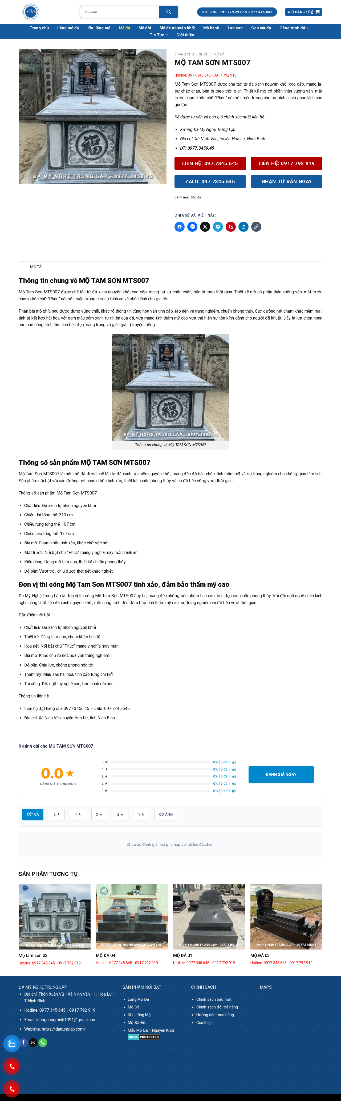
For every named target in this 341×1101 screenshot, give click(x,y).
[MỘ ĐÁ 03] (286, 917)
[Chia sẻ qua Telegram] (218, 227)
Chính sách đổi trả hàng (217, 1007)
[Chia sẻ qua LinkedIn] (243, 227)
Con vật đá (261, 28)
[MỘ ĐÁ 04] (132, 917)
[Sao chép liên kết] (256, 227)
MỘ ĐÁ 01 (182, 955)
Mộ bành (211, 28)
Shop (204, 54)
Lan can (235, 28)
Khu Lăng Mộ (139, 1014)
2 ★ (120, 814)
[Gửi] (168, 12)
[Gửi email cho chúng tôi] (33, 1042)
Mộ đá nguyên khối (177, 28)
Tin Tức (157, 35)
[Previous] (19, 929)
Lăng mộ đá (68, 28)
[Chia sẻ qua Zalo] (192, 227)
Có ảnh (166, 814)
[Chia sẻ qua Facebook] (179, 227)
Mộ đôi (145, 28)
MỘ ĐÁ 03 (260, 955)
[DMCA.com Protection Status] (144, 1036)
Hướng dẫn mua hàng (215, 1014)
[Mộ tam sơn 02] (55, 917)
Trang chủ (39, 28)
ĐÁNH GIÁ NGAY (281, 774)
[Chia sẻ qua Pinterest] (231, 227)
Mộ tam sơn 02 (33, 955)
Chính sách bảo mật (214, 999)
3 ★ (99, 814)
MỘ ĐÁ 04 (105, 955)
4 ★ (78, 814)
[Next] (322, 929)
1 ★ (141, 814)
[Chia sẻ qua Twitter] (205, 227)
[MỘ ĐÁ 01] (209, 917)
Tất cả (33, 814)
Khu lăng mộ (98, 28)
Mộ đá (124, 28)
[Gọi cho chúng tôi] (42, 1042)
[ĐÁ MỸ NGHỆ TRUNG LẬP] (45, 12)
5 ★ (57, 814)
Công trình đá (292, 28)
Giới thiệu (185, 35)
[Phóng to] (26, 177)
